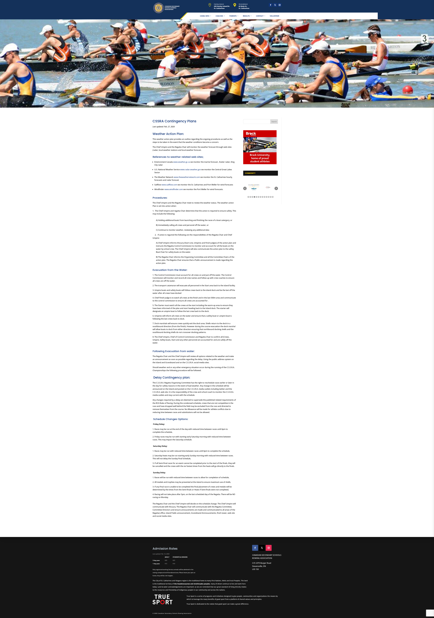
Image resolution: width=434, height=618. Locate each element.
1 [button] (248, 197)
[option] (253, 187)
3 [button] (252, 197)
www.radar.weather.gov (190, 169)
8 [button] (262, 197)
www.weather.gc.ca (181, 162)
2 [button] (250, 197)
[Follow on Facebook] (270, 5)
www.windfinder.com (173, 189)
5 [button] (256, 197)
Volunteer (274, 16)
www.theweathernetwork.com (187, 177)
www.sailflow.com (169, 184)
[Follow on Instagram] (279, 5)
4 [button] (254, 197)
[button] (245, 188)
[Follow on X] (275, 5)
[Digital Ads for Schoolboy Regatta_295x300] (260, 147)
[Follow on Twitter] (262, 548)
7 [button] (260, 197)
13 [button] (272, 197)
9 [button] (264, 197)
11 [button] (268, 197)
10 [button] (266, 197)
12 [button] (270, 197)
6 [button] (258, 197)
